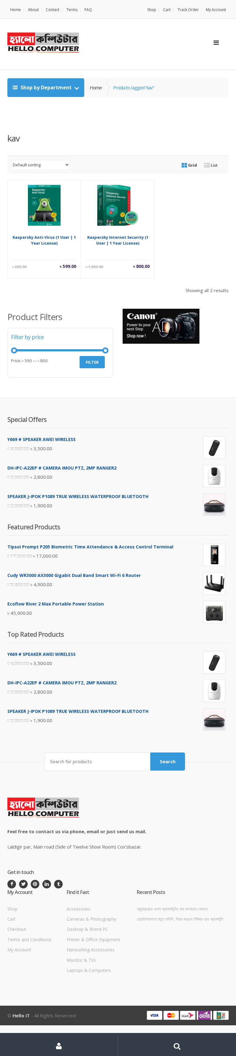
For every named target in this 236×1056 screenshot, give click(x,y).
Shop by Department (46, 87)
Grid (192, 165)
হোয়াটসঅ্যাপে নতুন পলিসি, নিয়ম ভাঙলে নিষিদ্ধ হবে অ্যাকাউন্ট (180, 919)
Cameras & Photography (91, 919)
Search (167, 761)
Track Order (188, 9)
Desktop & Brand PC (87, 929)
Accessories (78, 909)
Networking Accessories (91, 950)
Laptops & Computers (89, 970)
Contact (52, 9)
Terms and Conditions (29, 939)
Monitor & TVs (81, 960)
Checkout (16, 929)
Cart (167, 9)
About (33, 9)
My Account (216, 9)
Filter (92, 362)
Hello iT (21, 1015)
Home (15, 9)
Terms (71, 9)
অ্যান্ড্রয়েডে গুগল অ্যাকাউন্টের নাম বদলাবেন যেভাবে (172, 909)
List (214, 165)
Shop (151, 9)
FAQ (88, 9)
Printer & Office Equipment (93, 939)
